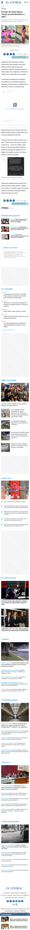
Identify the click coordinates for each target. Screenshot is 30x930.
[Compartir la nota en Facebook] (4, 54)
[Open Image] (3, 27)
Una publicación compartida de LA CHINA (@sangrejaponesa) (16, 125)
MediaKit (26, 913)
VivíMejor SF (26, 895)
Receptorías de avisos (23, 909)
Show (11, 208)
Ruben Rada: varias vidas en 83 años (14, 310)
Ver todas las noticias (8, 330)
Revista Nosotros (15, 893)
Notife (15, 897)
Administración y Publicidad (12, 911)
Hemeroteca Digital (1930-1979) (9, 909)
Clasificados (23, 893)
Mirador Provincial (17, 895)
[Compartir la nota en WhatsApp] (10, 54)
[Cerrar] (27, 57)
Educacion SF (21, 897)
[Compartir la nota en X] (7, 54)
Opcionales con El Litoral (16, 913)
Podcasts (9, 895)
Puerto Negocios (9, 897)
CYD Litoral (4, 895)
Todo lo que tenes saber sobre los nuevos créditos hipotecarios (16, 316)
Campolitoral (6, 893)
